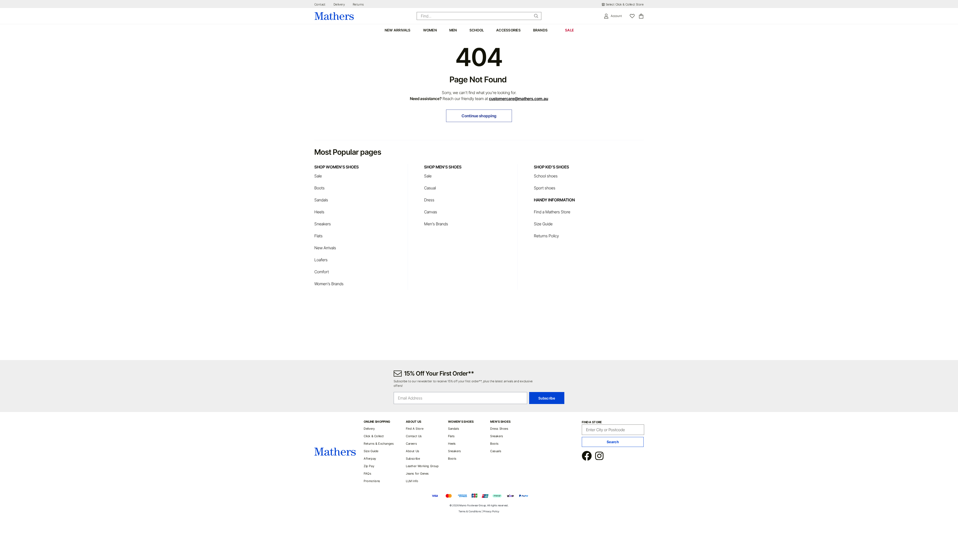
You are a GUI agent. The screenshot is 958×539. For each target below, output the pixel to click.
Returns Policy (546, 235)
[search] (536, 16)
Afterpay (370, 458)
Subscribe (413, 458)
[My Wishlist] (632, 16)
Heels (319, 211)
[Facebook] (587, 456)
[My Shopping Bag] (641, 16)
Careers (411, 443)
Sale (318, 175)
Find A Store (414, 428)
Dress (429, 199)
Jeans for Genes (417, 473)
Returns (358, 4)
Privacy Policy (491, 511)
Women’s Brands (329, 283)
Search (613, 442)
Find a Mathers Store (552, 211)
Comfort (321, 271)
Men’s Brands (436, 223)
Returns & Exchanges (379, 443)
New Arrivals (325, 247)
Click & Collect (374, 436)
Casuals (495, 451)
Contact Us (414, 436)
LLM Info (412, 481)
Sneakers (322, 223)
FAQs (367, 473)
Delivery (339, 4)
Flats (318, 235)
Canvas (430, 211)
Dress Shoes (499, 428)
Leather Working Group (422, 466)
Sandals (321, 199)
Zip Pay (369, 466)
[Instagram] (599, 456)
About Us (412, 451)
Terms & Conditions (470, 511)
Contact (320, 4)
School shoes (546, 175)
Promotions (372, 481)
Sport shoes (544, 187)
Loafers (321, 259)
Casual (430, 187)
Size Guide (543, 223)
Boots (319, 187)
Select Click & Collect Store (625, 4)
